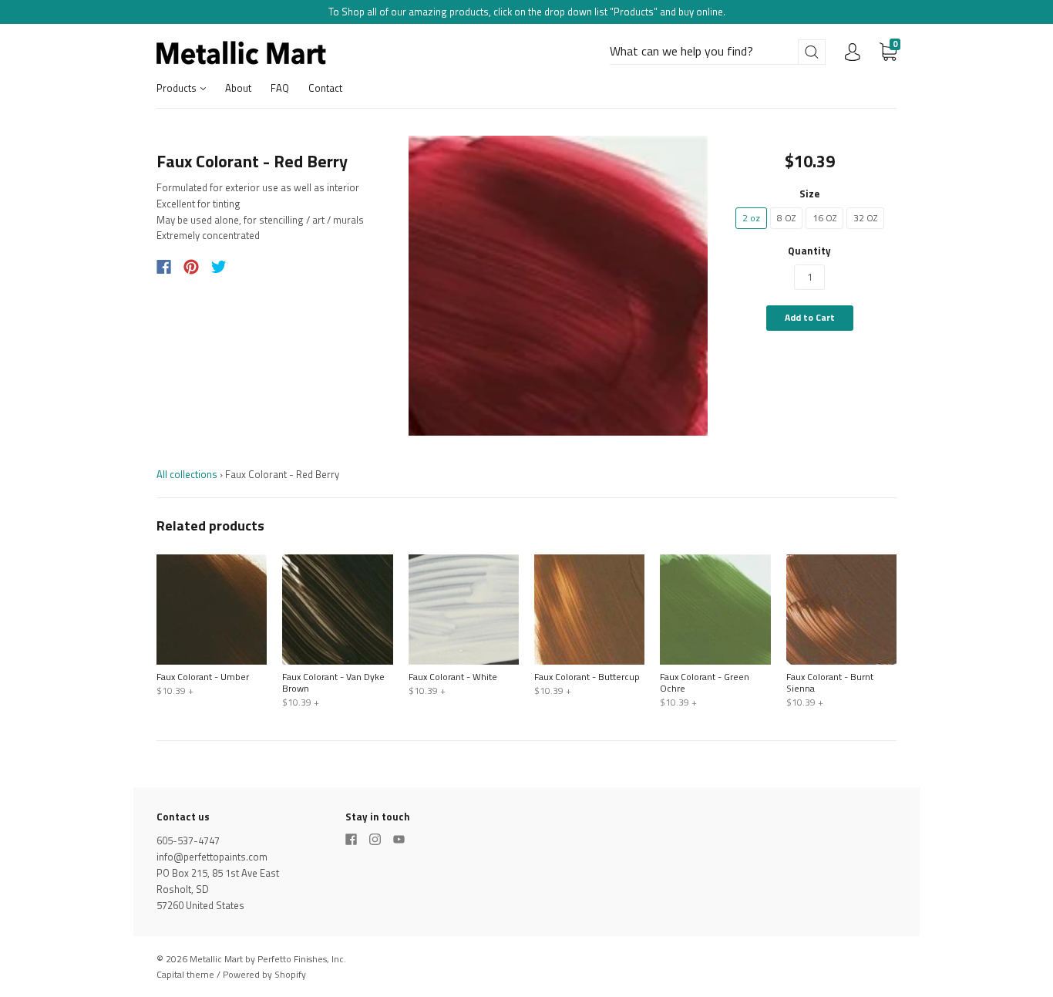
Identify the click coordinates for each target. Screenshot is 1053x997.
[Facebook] (163, 267)
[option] (558, 286)
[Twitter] (219, 267)
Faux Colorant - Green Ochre (704, 682)
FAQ (280, 88)
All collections (186, 474)
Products (177, 88)
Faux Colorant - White (453, 676)
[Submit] (812, 52)
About (238, 88)
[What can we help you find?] (718, 51)
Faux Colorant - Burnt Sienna (829, 682)
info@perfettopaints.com (211, 856)
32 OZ (865, 218)
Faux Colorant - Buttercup (587, 676)
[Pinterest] (191, 267)
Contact (325, 88)
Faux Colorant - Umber (202, 676)
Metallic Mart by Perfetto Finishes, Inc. (268, 959)
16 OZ (824, 218)
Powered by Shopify (264, 974)
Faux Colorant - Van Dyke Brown (333, 682)
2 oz (751, 218)
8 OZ (786, 218)
